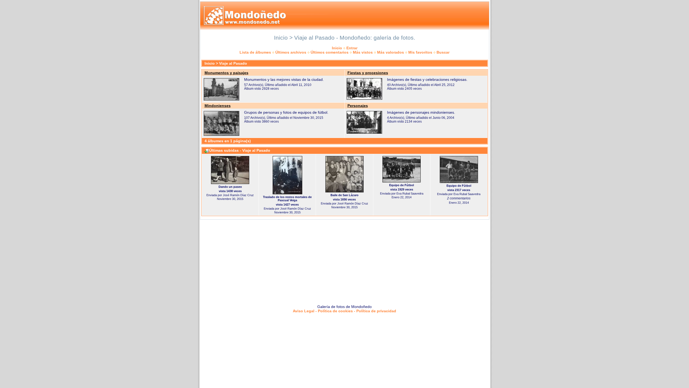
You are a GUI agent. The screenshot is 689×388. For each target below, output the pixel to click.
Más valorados (390, 52)
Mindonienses (218, 105)
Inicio (337, 48)
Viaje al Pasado (233, 63)
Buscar (443, 52)
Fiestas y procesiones (367, 73)
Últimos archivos (290, 52)
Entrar (351, 48)
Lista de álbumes (255, 52)
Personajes (357, 105)
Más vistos (363, 52)
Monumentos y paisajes (226, 73)
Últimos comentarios (330, 52)
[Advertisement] (344, 260)
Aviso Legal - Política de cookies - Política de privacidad (344, 311)
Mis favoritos (420, 52)
